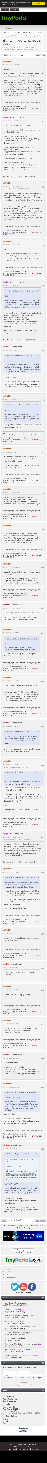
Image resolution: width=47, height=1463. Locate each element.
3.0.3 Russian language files (15, 1332)
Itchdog (22, 1338)
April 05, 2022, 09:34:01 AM (11, 967)
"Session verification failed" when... (18, 1355)
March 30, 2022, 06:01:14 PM (11, 608)
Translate (30, 1252)
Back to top (23, 1428)
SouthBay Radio (11, 1338)
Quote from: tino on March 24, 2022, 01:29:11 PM (22, 405)
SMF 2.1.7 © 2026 (18, 1446)
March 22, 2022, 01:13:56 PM (11, 121)
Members (9, 1396)
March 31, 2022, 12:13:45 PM (11, 726)
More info (18, 4)
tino (7, 346)
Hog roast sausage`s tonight (15, 1315)
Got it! (38, 3)
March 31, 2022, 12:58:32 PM (11, 765)
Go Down (5, 55)
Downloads (8, 1269)
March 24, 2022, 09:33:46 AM (11, 245)
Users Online (11, 1416)
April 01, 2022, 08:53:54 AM (11, 872)
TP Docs (7, 1272)
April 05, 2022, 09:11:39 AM (11, 933)
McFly (8, 61)
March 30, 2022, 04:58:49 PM (11, 567)
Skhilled (29, 1350)
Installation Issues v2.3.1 (14, 1350)
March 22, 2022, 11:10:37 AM (11, 65)
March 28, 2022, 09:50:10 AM (11, 492)
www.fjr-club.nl (30, 176)
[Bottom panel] (43, 32)
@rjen (22, 1310)
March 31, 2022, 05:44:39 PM (11, 837)
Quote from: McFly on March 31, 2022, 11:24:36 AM (23, 731)
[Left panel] (39, 32)
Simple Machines (29, 1446)
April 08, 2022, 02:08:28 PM (11, 1087)
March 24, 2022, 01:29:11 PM (11, 350)
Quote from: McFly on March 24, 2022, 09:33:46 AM (23, 291)
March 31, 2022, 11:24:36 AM (11, 681)
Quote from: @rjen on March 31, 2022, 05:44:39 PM (23, 878)
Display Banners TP (12, 1321)
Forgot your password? (23, 1385)
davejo (24, 1303)
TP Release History (11, 1277)
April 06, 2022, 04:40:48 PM (11, 1024)
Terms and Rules (26, 1444)
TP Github (8, 1274)
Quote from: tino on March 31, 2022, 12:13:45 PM (22, 772)
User (4, 1363)
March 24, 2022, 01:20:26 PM (11, 285)
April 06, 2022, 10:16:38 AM (11, 990)
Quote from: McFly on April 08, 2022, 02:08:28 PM (22, 1154)
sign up (35, 1368)
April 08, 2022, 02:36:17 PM (11, 1148)
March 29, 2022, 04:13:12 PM (11, 529)
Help (18, 1444)
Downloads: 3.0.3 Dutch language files (19, 1344)
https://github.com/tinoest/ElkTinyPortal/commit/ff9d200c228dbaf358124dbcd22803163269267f (22, 1070)
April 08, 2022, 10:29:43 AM (11, 1058)
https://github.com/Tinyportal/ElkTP (17, 1201)
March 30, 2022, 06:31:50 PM (11, 633)
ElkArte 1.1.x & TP (9, 108)
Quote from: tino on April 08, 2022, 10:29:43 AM (21, 1092)
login (28, 1368)
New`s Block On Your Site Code (16, 1327)
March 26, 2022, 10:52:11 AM (11, 452)
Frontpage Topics (11, 1310)
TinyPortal (12, 1444)
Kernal (31, 1315)
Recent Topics (14, 1303)
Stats (5, 1390)
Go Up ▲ (35, 1444)
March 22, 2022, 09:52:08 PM (11, 186)
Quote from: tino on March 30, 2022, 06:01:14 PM (22, 638)
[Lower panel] (41, 32)
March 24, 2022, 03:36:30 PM (11, 399)
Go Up (4, 1220)
